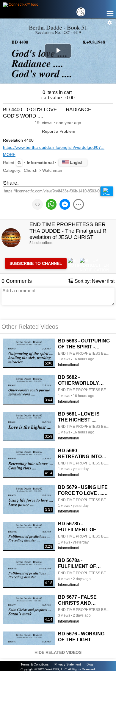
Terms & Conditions (35, 664)
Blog (90, 664)
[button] (110, 22)
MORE (9, 154)
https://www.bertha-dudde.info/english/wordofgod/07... (53, 147)
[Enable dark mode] (80, 11)
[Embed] (37, 205)
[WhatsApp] (51, 205)
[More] (78, 205)
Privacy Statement (67, 664)
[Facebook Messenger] (64, 205)
